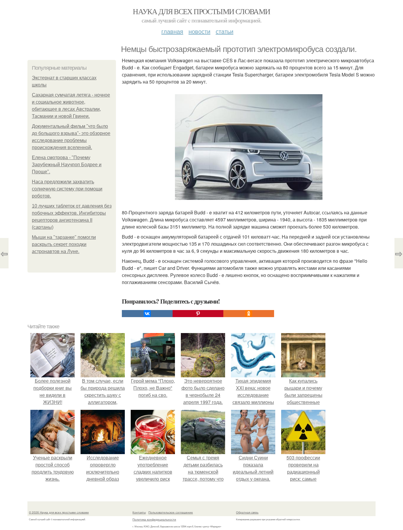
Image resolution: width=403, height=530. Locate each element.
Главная (172, 31)
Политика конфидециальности (154, 519)
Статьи (224, 31)
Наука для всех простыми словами (201, 11)
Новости (199, 31)
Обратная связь (247, 512)
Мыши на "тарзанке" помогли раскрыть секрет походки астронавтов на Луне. (64, 244)
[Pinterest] (198, 313)
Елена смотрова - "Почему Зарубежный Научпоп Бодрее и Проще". (66, 164)
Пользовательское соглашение (170, 512)
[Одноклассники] (248, 313)
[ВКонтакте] (147, 313)
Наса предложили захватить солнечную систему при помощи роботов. (67, 188)
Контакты (139, 512)
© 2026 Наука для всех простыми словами (59, 512)
